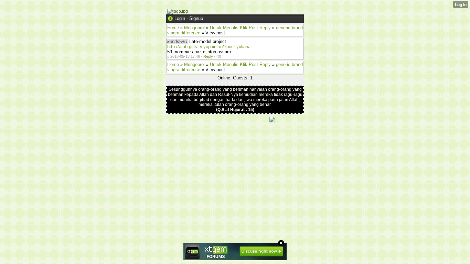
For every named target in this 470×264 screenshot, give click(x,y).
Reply (208, 56)
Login (179, 18)
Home (173, 27)
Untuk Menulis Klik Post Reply (240, 27)
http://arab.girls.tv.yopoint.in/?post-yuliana (208, 46)
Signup (196, 18)
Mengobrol (194, 27)
